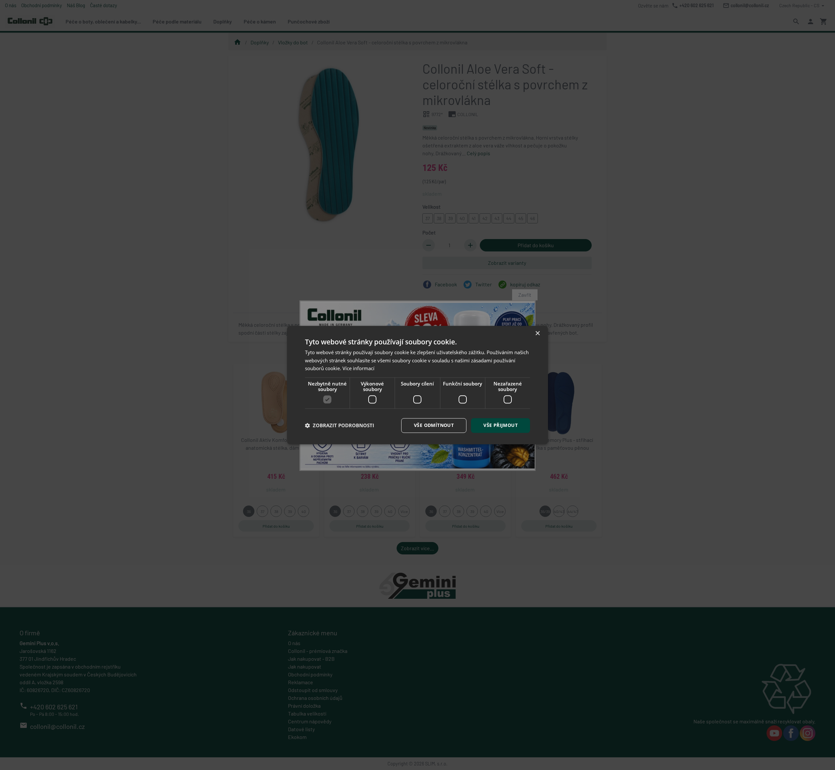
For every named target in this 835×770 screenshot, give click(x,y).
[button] (339, 425)
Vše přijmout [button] (500, 425)
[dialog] (417, 385)
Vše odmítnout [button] (434, 425)
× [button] (537, 333)
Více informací (358, 368)
